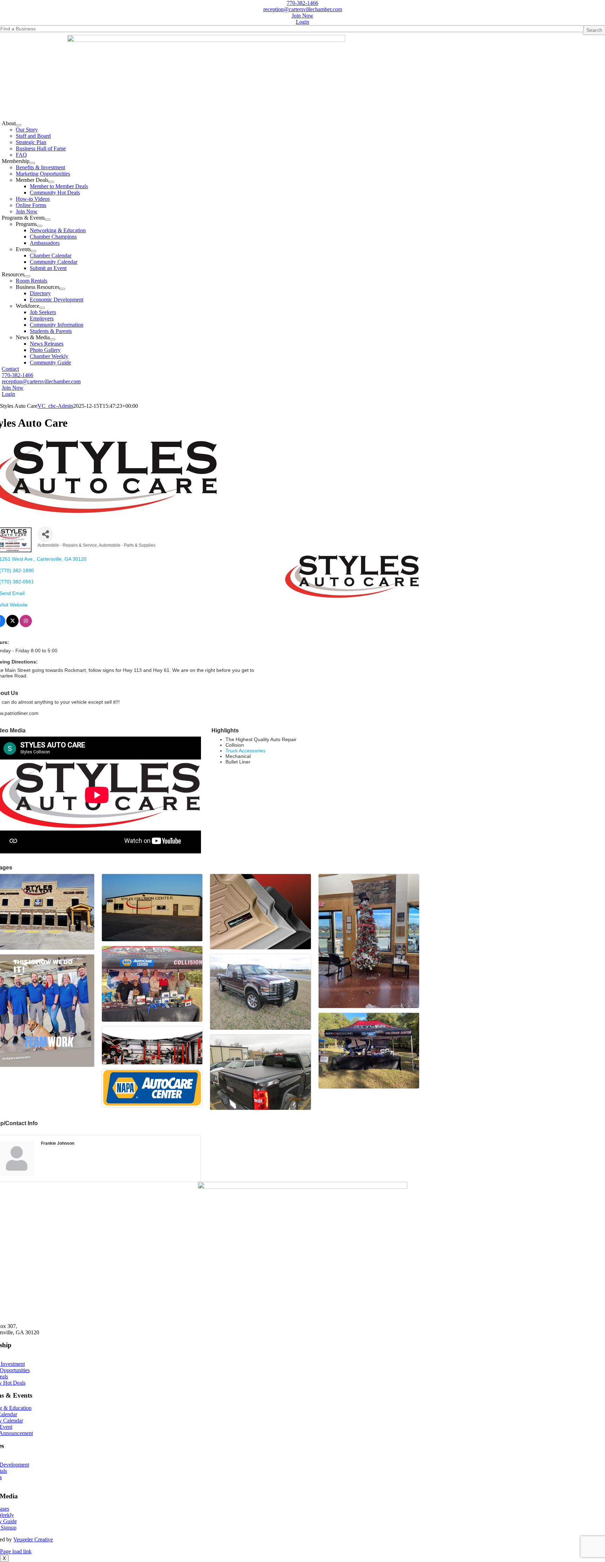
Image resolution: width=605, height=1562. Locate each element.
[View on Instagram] (26, 625)
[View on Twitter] (12, 625)
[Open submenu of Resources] (27, 276)
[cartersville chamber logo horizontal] (206, 40)
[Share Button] (45, 534)
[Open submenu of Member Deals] (51, 182)
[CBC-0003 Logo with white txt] (302, 1187)
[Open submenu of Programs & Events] (47, 220)
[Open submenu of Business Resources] (62, 289)
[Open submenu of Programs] (39, 226)
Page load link (16, 1551)
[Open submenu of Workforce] (42, 308)
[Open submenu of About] (18, 125)
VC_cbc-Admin (55, 406)
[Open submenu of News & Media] (52, 339)
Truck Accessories (245, 750)
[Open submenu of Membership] (32, 163)
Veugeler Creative (33, 1539)
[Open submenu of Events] (33, 251)
